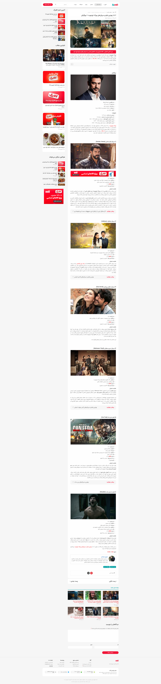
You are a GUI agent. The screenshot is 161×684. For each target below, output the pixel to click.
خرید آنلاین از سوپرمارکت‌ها (87, 664)
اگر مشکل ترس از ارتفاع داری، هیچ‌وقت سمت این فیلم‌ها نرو (90, 211)
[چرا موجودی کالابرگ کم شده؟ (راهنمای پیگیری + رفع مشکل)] (61, 38)
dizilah (108, 552)
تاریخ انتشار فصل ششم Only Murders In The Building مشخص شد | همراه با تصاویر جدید (111, 602)
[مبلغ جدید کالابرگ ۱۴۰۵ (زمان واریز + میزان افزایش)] (61, 27)
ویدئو (86, 4)
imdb (112, 552)
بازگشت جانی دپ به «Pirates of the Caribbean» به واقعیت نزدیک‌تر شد (94, 601)
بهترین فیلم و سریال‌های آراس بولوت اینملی (85, 407)
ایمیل (91, 644)
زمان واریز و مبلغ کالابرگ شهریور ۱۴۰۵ (51, 14)
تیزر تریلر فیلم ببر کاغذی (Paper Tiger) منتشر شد (94, 617)
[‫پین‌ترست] (91, 573)
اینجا (79, 52)
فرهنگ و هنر (106, 567)
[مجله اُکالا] (115, 5)
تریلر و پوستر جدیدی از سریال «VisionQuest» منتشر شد (78, 601)
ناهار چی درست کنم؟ (61, 664)
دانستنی (91, 4)
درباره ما (75, 4)
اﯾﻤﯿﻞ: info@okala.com (49, 664)
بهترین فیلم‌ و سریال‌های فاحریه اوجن (84, 277)
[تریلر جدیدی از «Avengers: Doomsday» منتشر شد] (111, 611)
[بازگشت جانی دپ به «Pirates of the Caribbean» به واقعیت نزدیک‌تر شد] (93, 595)
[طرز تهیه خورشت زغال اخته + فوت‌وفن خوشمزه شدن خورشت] (61, 169)
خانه (114, 12)
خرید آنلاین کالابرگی (108, 52)
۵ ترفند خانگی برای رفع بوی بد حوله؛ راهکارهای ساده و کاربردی (76, 617)
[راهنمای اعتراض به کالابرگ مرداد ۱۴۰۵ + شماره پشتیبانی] (61, 32)
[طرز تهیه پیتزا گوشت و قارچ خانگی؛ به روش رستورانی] (61, 174)
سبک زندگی (98, 4)
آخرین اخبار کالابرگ (76, 664)
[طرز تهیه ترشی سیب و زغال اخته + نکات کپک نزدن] (53, 139)
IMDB (110, 184)
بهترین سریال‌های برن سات (81, 482)
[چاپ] (88, 573)
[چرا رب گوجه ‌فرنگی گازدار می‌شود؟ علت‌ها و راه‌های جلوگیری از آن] (61, 180)
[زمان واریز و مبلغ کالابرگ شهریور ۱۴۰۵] (61, 15)
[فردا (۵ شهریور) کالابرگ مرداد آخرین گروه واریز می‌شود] (61, 21)
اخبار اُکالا (81, 4)
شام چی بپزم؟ (62, 662)
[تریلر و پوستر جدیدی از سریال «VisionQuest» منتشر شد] (75, 595)
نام (118, 644)
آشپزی (105, 4)
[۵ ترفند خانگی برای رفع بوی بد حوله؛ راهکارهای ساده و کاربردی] (75, 611)
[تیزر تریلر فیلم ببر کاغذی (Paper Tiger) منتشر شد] (93, 611)
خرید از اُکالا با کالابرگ (48, 4)
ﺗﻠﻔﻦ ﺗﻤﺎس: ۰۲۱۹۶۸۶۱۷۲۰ (49, 662)
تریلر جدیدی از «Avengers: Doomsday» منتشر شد (111, 617)
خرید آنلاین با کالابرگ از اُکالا (74, 662)
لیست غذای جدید (61, 666)
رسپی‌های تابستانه (76, 666)
